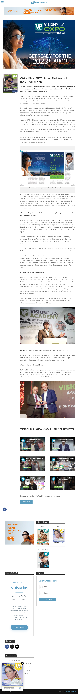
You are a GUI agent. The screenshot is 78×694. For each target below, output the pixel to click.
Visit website (26, 502)
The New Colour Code (14, 660)
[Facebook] (7, 646)
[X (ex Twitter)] (12, 646)
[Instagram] (17, 646)
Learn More (19, 627)
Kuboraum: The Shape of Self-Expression (19, 663)
